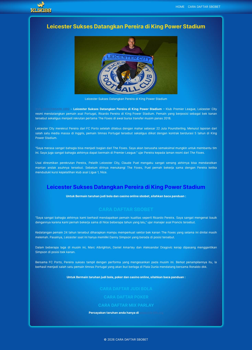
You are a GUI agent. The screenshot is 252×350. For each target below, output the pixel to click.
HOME (180, 6)
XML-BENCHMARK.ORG (52, 109)
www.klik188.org (151, 312)
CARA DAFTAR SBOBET (204, 6)
